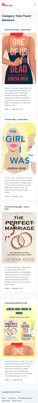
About (4, 398)
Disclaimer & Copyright (25, 398)
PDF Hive (18, 392)
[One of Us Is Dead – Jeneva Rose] (19, 58)
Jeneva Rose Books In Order (16, 303)
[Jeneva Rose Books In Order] (19, 331)
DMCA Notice (6, 401)
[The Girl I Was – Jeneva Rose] (19, 148)
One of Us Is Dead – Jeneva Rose (18, 30)
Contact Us (12, 398)
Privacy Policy (17, 401)
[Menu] (35, 4)
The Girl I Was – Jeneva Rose (16, 119)
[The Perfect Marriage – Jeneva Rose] (19, 237)
